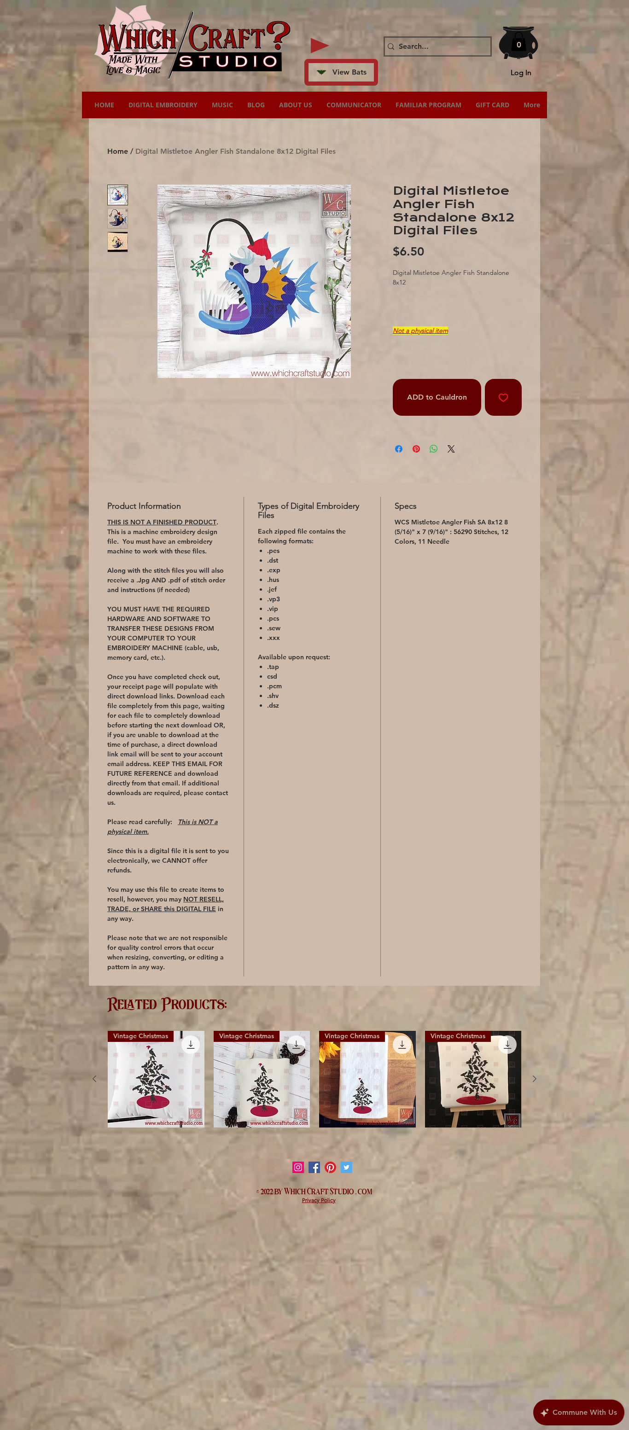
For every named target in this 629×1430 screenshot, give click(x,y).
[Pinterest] (330, 1167)
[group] (314, 1079)
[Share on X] (451, 448)
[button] (519, 41)
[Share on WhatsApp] (433, 448)
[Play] (320, 45)
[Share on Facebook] (398, 448)
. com (364, 1191)
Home (117, 151)
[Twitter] (346, 1167)
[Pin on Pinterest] (416, 448)
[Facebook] (314, 1167)
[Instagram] (298, 1167)
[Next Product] (534, 1078)
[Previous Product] (94, 1078)
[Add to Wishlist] (503, 397)
